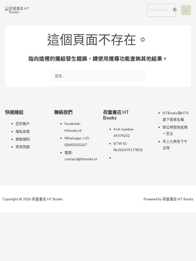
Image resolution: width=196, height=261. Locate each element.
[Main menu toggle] (186, 10)
